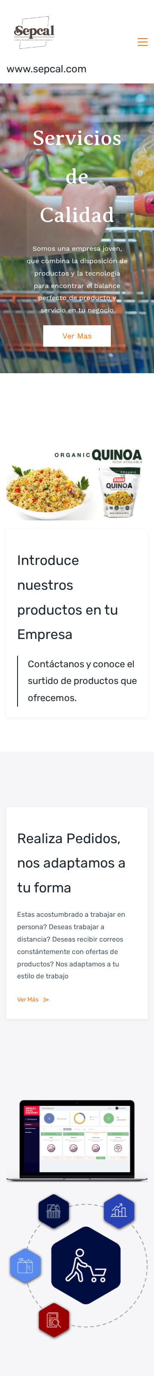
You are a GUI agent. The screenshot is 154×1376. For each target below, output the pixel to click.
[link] (77, 452)
